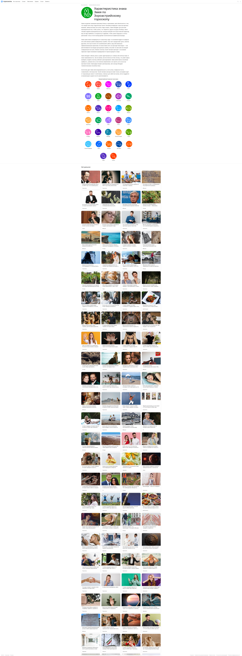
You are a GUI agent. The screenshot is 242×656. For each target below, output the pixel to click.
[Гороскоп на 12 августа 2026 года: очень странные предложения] (90, 562)
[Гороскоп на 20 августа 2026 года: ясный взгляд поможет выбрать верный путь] (151, 582)
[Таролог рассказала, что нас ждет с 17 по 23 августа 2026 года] (151, 401)
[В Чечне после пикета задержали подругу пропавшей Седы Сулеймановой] (110, 220)
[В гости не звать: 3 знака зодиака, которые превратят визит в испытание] (90, 462)
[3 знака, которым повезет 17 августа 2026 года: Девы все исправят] (110, 502)
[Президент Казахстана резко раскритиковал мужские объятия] (131, 200)
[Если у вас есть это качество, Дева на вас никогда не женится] (131, 441)
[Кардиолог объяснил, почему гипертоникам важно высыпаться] (151, 603)
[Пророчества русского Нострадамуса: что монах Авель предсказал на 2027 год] (90, 260)
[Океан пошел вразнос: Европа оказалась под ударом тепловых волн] (110, 240)
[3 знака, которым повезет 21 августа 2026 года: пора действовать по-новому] (90, 502)
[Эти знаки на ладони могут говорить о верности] (151, 522)
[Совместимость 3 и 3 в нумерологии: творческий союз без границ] (110, 623)
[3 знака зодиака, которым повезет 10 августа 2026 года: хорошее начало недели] (90, 421)
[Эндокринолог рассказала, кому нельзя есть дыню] (131, 462)
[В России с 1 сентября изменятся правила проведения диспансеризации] (110, 542)
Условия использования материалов (201, 655)
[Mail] (2, 1)
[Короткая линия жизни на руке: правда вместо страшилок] (110, 603)
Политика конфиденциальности (234, 655)
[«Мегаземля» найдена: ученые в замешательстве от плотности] (151, 462)
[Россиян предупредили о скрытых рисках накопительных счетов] (90, 441)
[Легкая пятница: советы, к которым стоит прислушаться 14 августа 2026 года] (131, 381)
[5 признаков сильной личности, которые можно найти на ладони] (90, 482)
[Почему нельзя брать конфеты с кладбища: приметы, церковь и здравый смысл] (90, 603)
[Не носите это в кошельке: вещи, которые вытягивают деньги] (90, 200)
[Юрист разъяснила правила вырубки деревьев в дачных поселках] (90, 401)
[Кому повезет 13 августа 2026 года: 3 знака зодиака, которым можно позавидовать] (131, 401)
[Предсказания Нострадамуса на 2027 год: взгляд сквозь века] (110, 180)
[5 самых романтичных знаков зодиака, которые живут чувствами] (110, 321)
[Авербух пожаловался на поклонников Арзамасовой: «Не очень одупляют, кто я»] (90, 381)
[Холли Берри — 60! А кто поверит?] (151, 482)
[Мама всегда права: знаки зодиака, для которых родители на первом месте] (90, 321)
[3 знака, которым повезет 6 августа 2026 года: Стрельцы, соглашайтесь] (131, 643)
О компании (7, 655)
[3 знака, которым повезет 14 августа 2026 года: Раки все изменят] (131, 582)
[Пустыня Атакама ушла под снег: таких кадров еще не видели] (110, 441)
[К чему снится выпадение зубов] (110, 582)
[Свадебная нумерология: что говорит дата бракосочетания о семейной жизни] (110, 260)
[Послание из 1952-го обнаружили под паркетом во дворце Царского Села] (151, 180)
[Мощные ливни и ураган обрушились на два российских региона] (151, 260)
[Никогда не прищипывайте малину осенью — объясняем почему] (151, 200)
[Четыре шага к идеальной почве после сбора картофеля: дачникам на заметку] (90, 361)
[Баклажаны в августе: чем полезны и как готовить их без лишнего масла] (151, 300)
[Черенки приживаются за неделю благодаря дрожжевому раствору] (90, 280)
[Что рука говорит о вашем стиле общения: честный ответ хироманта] (90, 582)
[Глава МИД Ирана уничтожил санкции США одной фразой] (110, 643)
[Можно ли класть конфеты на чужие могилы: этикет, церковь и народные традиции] (151, 280)
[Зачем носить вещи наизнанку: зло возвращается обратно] (110, 462)
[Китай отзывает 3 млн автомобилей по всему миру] (131, 421)
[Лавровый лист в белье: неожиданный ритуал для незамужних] (110, 200)
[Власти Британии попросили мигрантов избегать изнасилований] (90, 240)
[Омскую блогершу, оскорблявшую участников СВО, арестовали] (151, 361)
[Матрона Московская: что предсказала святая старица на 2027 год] (131, 321)
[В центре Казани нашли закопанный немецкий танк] (151, 240)
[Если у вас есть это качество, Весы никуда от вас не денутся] (110, 421)
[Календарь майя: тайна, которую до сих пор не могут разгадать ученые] (151, 542)
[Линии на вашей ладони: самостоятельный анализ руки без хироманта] (110, 341)
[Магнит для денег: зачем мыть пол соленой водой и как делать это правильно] (151, 220)
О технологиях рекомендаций (221, 655)
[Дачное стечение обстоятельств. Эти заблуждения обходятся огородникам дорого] (131, 482)
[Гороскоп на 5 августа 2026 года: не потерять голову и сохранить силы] (110, 522)
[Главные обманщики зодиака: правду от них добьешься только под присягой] (131, 280)
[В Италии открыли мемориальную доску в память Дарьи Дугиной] (90, 623)
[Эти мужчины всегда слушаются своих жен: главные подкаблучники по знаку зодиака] (131, 180)
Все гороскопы (84, 4)
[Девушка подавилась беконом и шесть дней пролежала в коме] (90, 643)
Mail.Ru (2, 655)
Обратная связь (212, 655)
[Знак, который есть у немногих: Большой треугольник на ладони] (90, 341)
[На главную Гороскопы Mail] (7, 1)
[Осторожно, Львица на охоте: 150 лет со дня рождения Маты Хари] (151, 643)
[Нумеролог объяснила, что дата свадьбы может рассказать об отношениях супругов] (131, 361)
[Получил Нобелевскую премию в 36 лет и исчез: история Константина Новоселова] (90, 220)
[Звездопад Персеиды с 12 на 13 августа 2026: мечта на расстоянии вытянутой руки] (131, 502)
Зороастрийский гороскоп (94, 4)
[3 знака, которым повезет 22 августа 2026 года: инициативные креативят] (110, 381)
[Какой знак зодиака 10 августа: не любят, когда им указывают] (90, 522)
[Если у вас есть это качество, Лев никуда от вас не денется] (151, 321)
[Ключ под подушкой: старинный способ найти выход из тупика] (151, 381)
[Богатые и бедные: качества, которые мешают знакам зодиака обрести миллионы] (131, 562)
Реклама (11, 655)
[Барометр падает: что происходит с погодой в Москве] (131, 522)
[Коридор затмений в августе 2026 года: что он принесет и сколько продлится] (131, 603)
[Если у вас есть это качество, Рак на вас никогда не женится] (110, 300)
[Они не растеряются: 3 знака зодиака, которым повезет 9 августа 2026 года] (151, 562)
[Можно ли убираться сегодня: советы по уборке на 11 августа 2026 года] (151, 441)
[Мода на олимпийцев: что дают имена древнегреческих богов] (90, 542)
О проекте (192, 655)
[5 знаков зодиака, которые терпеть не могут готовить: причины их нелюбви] (131, 240)
